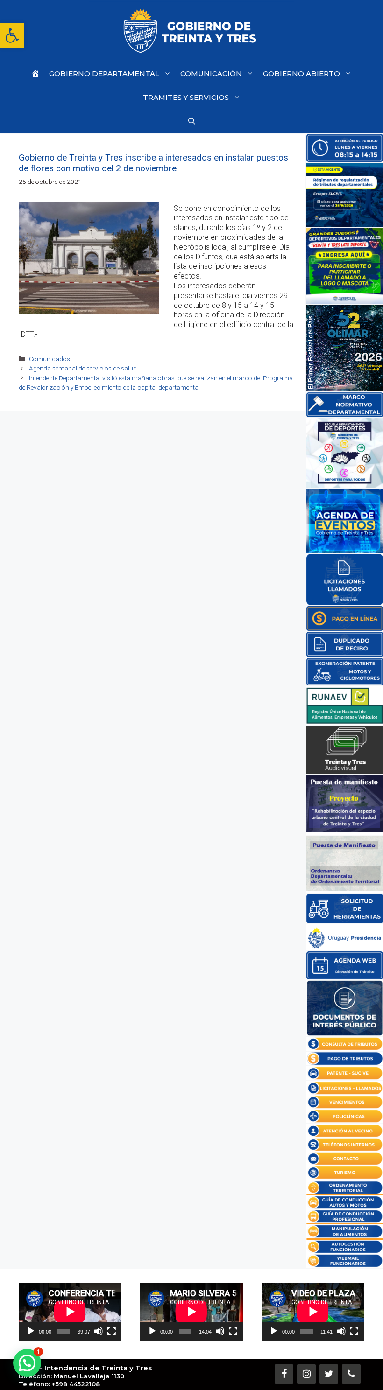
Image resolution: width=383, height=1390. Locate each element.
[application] (70, 1312)
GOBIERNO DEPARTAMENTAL (104, 73)
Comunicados (49, 359)
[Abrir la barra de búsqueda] (192, 121)
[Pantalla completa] (111, 1331)
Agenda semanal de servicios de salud (83, 368)
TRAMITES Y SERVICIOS (186, 97)
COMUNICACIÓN (211, 73)
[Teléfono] (351, 1374)
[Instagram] (306, 1374)
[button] (12, 35)
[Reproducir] (30, 1331)
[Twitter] (328, 1374)
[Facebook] (284, 1374)
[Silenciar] (98, 1331)
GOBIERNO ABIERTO (301, 73)
